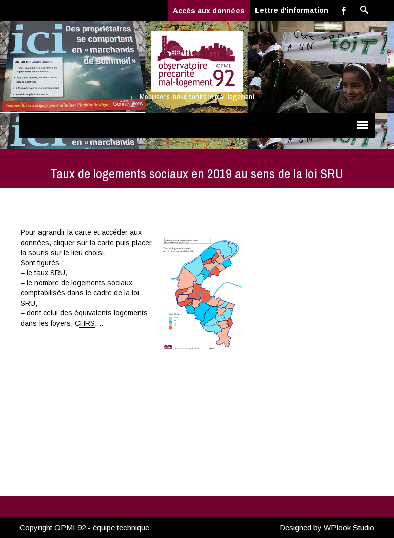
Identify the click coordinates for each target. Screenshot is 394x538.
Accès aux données (209, 11)
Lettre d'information (291, 10)
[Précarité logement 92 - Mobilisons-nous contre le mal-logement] (197, 61)
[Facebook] (343, 10)
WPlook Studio (349, 527)
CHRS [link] (85, 323)
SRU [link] (57, 273)
